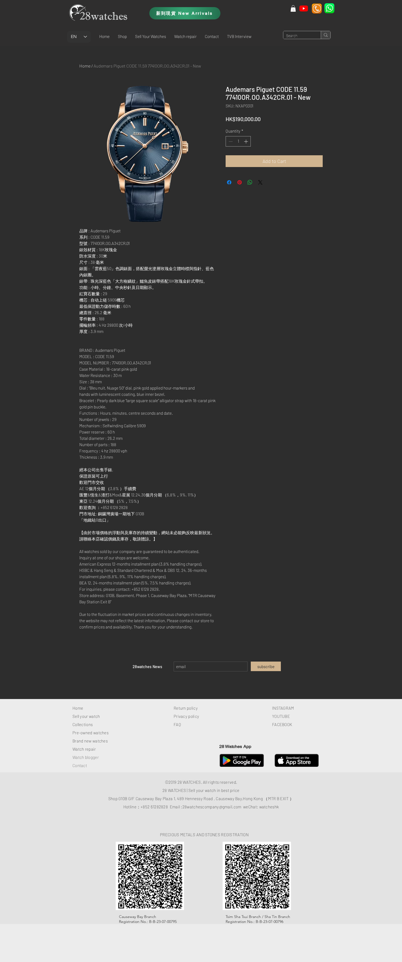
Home (85, 65)
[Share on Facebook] (229, 182)
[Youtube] (304, 8)
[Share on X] (260, 182)
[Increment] (246, 141)
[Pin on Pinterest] (239, 182)
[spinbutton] (238, 141)
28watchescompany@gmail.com (211, 806)
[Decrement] (230, 141)
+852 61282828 (154, 806)
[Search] (325, 35)
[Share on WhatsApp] (250, 182)
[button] (122, 36)
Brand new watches (90, 740)
